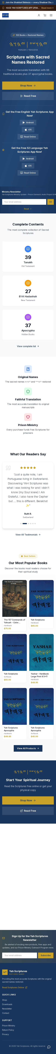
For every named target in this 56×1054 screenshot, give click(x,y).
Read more (46, 8)
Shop (4, 1000)
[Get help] (49, 1047)
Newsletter (7, 1009)
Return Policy (8, 1030)
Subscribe (46, 955)
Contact (5, 1013)
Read (26, 209)
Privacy (5, 1034)
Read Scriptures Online (13, 987)
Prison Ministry (8, 1025)
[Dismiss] (52, 2)
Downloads (7, 1004)
